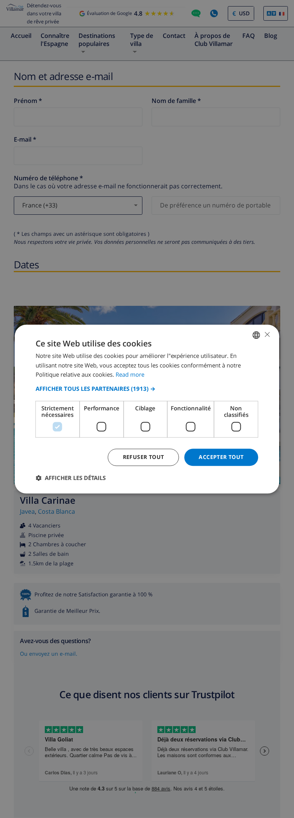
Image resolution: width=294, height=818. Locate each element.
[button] (147, 388)
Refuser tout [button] (143, 456)
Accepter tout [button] (221, 456)
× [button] (267, 334)
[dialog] (147, 409)
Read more (130, 375)
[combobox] (256, 335)
